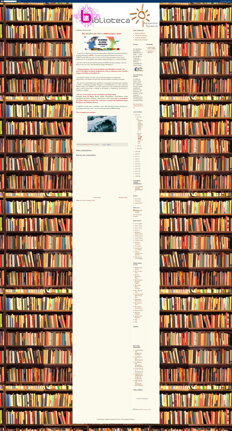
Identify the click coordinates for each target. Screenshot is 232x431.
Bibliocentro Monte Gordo (138, 300)
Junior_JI (137, 230)
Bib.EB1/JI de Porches (138, 268)
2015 (136, 161)
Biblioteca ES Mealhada (138, 316)
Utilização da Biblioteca (151, 51)
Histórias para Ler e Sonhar (138, 248)
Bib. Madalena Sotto (138, 291)
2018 (136, 154)
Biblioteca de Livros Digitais (139, 257)
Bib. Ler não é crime (138, 272)
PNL (136, 322)
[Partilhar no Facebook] (108, 144)
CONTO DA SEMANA (141, 35)
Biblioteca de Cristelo (138, 211)
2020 (136, 151)
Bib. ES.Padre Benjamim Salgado (138, 281)
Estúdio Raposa (139, 236)
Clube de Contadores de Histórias (138, 253)
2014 (136, 164)
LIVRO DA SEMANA (140, 38)
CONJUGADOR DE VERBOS (152, 48)
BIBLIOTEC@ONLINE (141, 40)
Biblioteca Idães (139, 310)
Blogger (133, 419)
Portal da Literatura (137, 243)
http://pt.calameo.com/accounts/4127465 (138, 105)
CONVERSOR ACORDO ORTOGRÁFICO (139, 189)
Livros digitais (138, 223)
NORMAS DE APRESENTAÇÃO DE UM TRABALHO (139, 376)
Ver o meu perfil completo (137, 215)
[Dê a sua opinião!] (105, 144)
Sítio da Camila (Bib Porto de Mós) (139, 295)
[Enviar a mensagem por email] (103, 144)
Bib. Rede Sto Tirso (138, 303)
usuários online (147, 409)
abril (138, 146)
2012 (136, 169)
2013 (136, 166)
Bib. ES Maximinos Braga (138, 276)
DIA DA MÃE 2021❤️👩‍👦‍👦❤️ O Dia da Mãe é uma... (139, 138)
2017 (136, 156)
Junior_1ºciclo (138, 228)
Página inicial (97, 197)
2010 (136, 174)
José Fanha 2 (138, 201)
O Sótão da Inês (139, 240)
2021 (136, 115)
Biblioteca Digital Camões (139, 233)
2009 (136, 176)
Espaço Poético (139, 238)
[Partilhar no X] (106, 144)
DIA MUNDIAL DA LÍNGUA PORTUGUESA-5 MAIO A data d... (139, 125)
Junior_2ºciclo (138, 226)
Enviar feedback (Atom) (88, 200)
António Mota (138, 203)
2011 (136, 171)
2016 (136, 159)
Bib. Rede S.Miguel (137, 313)
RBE (136, 320)
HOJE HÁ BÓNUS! (140, 33)
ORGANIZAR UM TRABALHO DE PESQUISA (139, 383)
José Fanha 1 (138, 199)
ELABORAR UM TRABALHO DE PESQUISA (139, 364)
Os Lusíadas (138, 246)
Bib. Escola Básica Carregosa (138, 286)
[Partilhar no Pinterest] (110, 144)
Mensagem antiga (122, 197)
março (138, 148)
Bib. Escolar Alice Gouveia (138, 307)
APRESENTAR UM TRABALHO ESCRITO (139, 352)
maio (138, 117)
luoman (118, 419)
